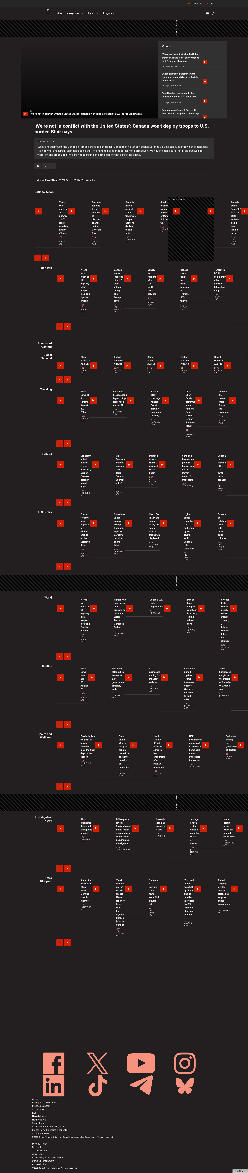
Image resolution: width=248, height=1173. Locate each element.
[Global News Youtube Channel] (141, 1073)
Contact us (38, 1109)
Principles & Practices (44, 1102)
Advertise (37, 1154)
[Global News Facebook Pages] (54, 1073)
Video (60, 13)
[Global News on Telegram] (141, 1095)
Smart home (38, 1123)
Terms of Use (39, 1150)
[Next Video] (45, 258)
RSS (34, 1112)
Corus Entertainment (43, 1161)
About (35, 1099)
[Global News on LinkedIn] (54, 1095)
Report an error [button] (86, 180)
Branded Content (41, 1106)
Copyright (37, 1147)
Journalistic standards (54, 180)
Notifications (39, 1119)
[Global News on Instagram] (184, 1073)
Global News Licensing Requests (49, 1130)
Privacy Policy (40, 1143)
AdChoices (242, 1171)
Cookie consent (40, 1133)
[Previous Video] (37, 258)
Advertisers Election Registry (48, 1126)
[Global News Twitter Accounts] (98, 1073)
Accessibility (39, 1164)
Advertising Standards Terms (47, 1157)
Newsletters (39, 1116)
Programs (108, 13)
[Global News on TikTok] (98, 1095)
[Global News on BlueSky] (184, 1095)
